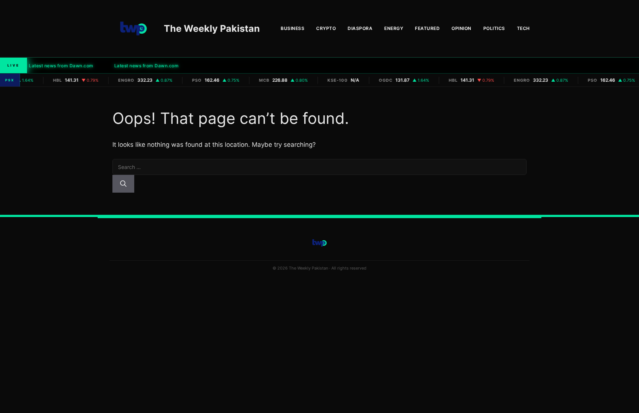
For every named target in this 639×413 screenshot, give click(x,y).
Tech (523, 28)
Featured (427, 28)
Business (292, 28)
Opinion (461, 28)
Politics (494, 28)
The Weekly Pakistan (212, 28)
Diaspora (360, 28)
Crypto (326, 28)
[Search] (123, 184)
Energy (393, 28)
